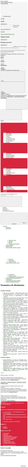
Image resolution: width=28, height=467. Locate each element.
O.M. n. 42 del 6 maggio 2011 (10, 307)
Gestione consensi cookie (8, 441)
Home (4, 207)
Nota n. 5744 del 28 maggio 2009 (11, 324)
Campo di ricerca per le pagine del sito (9, 194)
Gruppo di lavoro (12, 240)
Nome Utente (16, 25)
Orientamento (9, 279)
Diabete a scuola (12, 261)
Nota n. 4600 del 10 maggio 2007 (11, 340)
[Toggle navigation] (11, 114)
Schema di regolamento (8, 332)
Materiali (11, 241)
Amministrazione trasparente (9, 443)
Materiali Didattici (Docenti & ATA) (13, 278)
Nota (4, 305)
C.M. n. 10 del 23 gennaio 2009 (10, 328)
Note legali (5, 434)
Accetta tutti (21, 382)
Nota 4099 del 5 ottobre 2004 (10, 353)
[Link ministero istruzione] (7, 2)
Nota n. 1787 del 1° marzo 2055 (10, 349)
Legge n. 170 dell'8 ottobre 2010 (11, 313)
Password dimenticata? (5, 29)
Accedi (2, 18)
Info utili (5, 208)
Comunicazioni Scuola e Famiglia (13, 280)
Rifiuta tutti (12, 382)
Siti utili (10, 242)
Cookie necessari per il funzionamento (9, 395)
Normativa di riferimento (14, 243)
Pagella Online (9, 246)
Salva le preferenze (11, 400)
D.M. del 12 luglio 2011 (8, 293)
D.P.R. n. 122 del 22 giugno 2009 (11, 319)
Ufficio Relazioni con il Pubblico (10, 437)
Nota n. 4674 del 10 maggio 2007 (11, 338)
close (2, 120)
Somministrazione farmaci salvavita (16, 276)
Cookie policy (6, 433)
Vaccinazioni (11, 260)
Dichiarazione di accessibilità (9, 438)
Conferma (7, 94)
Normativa (8, 227)
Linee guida (5, 297)
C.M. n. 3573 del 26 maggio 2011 (10, 300)
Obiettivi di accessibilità (8, 439)
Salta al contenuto (4, 1)
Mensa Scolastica (9, 245)
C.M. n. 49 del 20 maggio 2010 (10, 316)
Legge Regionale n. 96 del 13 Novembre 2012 (14, 359)
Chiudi (2, 60)
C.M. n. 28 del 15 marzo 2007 (11, 345)
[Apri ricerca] (16, 104)
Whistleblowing (6, 440)
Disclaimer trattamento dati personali (8, 455)
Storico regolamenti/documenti (12, 281)
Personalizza (3, 382)
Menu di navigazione (19, 223)
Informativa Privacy (7, 435)
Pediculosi (11, 259)
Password (15, 26)
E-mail (14, 46)
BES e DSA (5, 209)
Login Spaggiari (11, 51)
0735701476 (8, 413)
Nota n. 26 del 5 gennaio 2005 (10, 351)
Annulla (2, 94)
